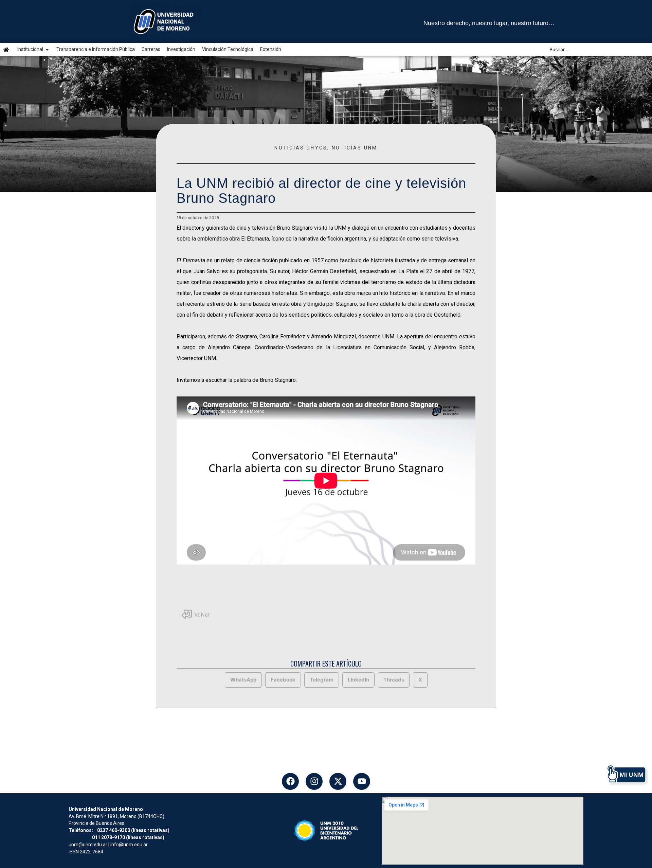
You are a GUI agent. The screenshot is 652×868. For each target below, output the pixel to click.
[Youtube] (361, 781)
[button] (243, 680)
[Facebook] (290, 781)
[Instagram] (314, 781)
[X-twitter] (337, 781)
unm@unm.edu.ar (88, 844)
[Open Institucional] (47, 49)
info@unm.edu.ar (129, 844)
